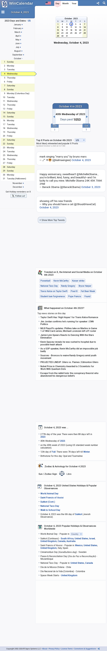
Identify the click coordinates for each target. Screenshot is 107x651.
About (44, 649)
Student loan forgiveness (52, 296)
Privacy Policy (54, 649)
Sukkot (78, 514)
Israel (92, 538)
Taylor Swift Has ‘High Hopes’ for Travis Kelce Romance (69, 317)
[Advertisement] (71, 70)
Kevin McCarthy (61, 280)
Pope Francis (74, 296)
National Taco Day (49, 286)
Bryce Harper (85, 286)
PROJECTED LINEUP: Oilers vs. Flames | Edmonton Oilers (69, 362)
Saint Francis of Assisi (52, 497)
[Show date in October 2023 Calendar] (71, 31)
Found (87, 296)
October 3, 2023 (90, 187)
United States (81, 538)
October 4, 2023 (81, 160)
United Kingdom (48, 541)
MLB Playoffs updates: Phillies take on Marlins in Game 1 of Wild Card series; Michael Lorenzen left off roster (68, 329)
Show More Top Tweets (52, 220)
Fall (54, 451)
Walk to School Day (50, 510)
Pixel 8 (74, 291)
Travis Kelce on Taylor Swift (53, 291)
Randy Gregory (68, 286)
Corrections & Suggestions (85, 649)
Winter (86, 451)
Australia (71, 541)
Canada (61, 541)
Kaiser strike (78, 280)
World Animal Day (49, 493)
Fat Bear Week (88, 291)
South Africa (67, 538)
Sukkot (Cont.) (47, 501)
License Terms (67, 649)
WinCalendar (21, 3)
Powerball (45, 280)
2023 (42, 437)
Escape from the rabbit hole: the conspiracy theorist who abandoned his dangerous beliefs (69, 374)
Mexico (79, 545)
